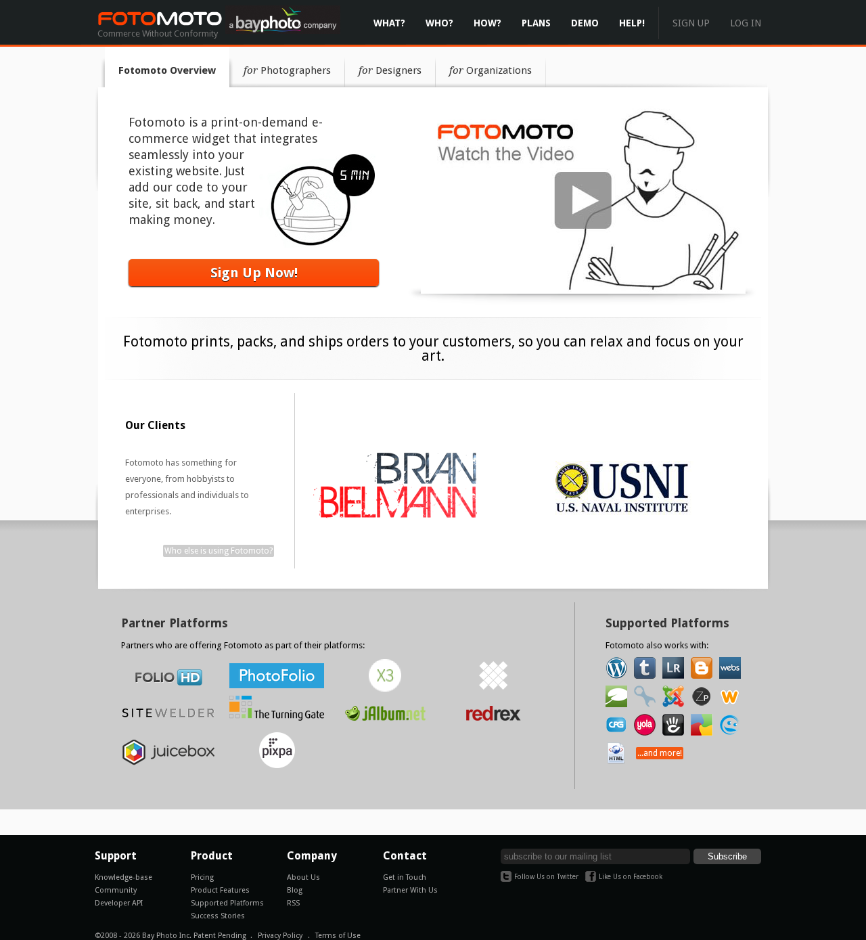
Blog (294, 890)
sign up (691, 23)
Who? (439, 23)
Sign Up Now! (254, 273)
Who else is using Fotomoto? (218, 551)
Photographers (287, 70)
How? (487, 23)
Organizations (490, 70)
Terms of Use (338, 935)
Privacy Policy (280, 935)
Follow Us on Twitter (546, 876)
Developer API (119, 903)
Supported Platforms (227, 903)
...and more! (659, 753)
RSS (293, 903)
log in (745, 23)
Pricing (202, 877)
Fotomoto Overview (167, 70)
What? (389, 23)
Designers (390, 70)
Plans (536, 23)
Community (116, 890)
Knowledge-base (123, 877)
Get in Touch (404, 877)
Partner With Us (410, 890)
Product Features (220, 890)
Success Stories (218, 916)
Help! (632, 23)
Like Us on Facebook (630, 876)
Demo (585, 23)
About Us (303, 877)
